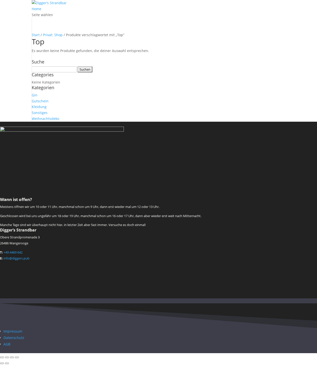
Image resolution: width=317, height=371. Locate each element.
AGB (6, 344)
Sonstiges (40, 112)
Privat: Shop (53, 34)
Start (36, 34)
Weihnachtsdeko (45, 118)
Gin (34, 95)
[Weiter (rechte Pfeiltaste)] (7, 363)
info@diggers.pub (16, 258)
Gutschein (40, 101)
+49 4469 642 (13, 252)
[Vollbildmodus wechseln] (7, 357)
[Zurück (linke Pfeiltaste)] (2, 363)
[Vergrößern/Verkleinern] (2, 357)
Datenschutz (13, 337)
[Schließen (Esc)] (17, 357)
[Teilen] (12, 357)
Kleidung (39, 106)
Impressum (12, 331)
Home (36, 8)
